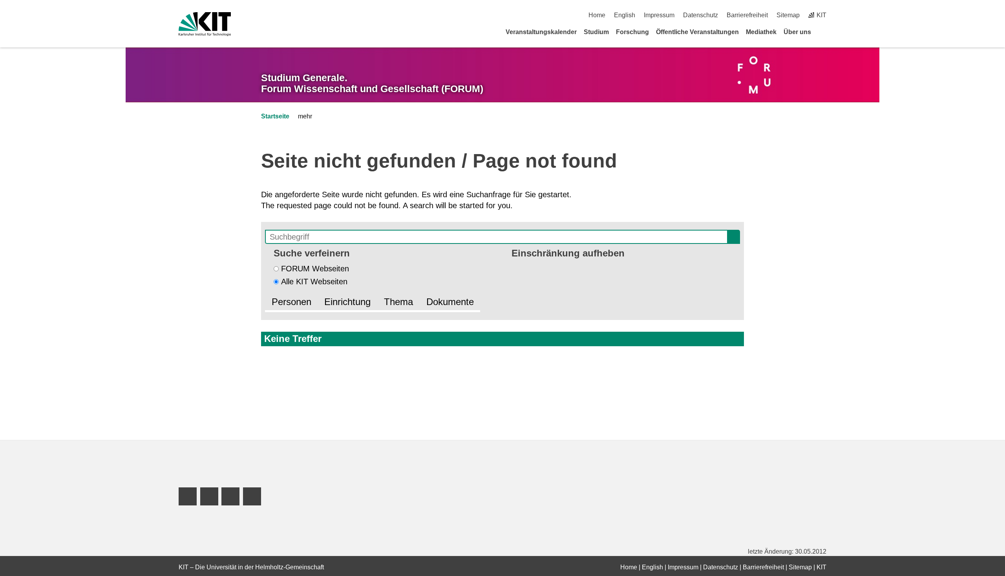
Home (596, 15)
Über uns (797, 32)
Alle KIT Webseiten (314, 281)
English (624, 15)
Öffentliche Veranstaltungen (697, 32)
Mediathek (761, 32)
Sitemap (788, 15)
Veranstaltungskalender (541, 32)
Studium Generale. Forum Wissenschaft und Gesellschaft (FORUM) (372, 83)
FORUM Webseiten (315, 268)
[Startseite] (823, 32)
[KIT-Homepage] (205, 24)
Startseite (275, 116)
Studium (596, 32)
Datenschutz (700, 15)
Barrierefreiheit (747, 15)
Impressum (659, 15)
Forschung (632, 32)
